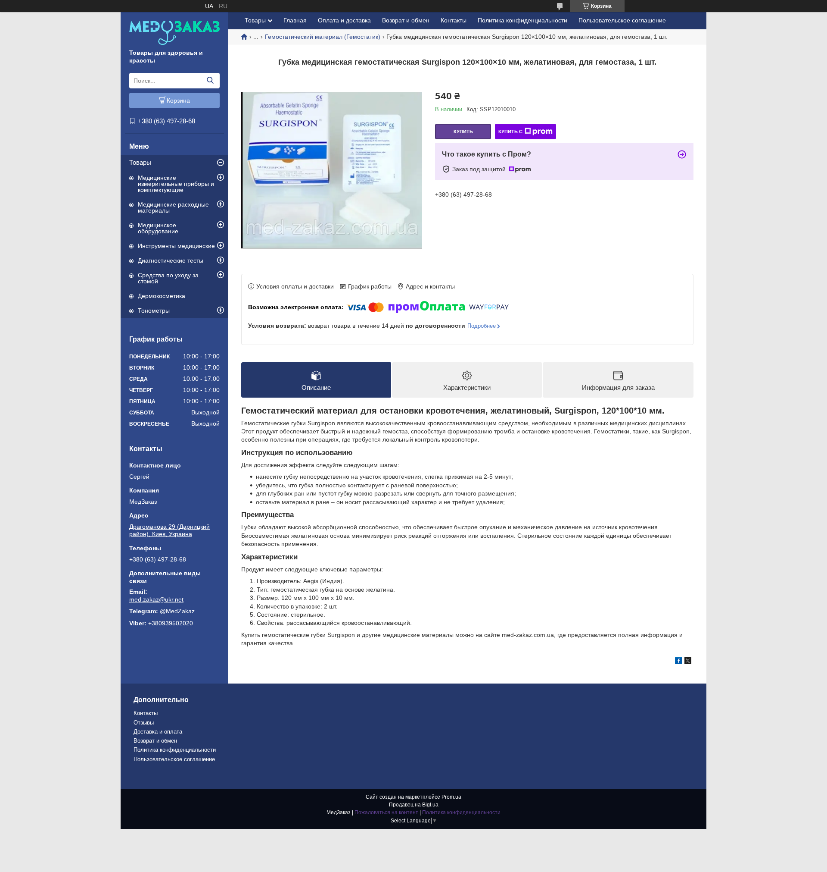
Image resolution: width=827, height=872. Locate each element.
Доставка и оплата (158, 731)
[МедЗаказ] (174, 32)
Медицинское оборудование (158, 228)
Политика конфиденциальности (522, 20)
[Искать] (210, 80)
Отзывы (144, 722)
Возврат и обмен (405, 20)
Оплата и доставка (344, 20)
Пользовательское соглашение (622, 20)
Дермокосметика (161, 295)
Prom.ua (451, 797)
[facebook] (678, 662)
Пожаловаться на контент (386, 812)
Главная (295, 20)
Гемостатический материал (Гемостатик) (322, 37)
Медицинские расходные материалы (173, 207)
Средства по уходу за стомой (168, 278)
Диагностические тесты (170, 260)
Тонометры (154, 310)
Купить (463, 131)
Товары (140, 162)
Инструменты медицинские (176, 245)
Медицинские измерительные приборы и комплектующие (176, 183)
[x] (687, 662)
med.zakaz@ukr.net (156, 599)
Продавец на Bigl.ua (413, 805)
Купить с (510, 131)
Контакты (453, 20)
